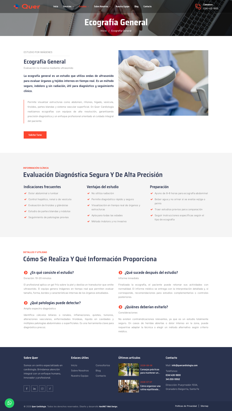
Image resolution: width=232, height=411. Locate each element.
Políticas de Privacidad (186, 406)
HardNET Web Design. (108, 406)
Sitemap (204, 406)
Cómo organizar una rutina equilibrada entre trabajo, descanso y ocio (150, 387)
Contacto (147, 6)
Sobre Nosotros (101, 6)
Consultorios (103, 365)
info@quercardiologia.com (185, 365)
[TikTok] (50, 388)
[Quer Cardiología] (27, 6)
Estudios (83, 6)
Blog (136, 6)
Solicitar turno (35, 135)
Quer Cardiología (39, 406)
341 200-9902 (173, 379)
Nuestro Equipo (122, 6)
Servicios (67, 6)
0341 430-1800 (210, 8)
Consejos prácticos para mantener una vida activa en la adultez (150, 371)
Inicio (55, 6)
